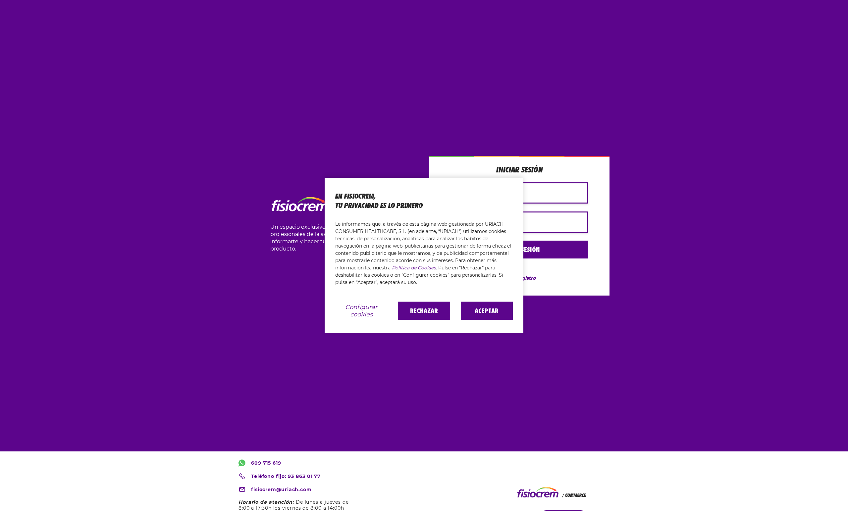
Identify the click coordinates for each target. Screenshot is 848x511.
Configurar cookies (361, 310)
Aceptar (487, 310)
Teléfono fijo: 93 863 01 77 (286, 476)
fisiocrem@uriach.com (281, 489)
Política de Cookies (414, 268)
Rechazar (424, 310)
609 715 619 (266, 463)
